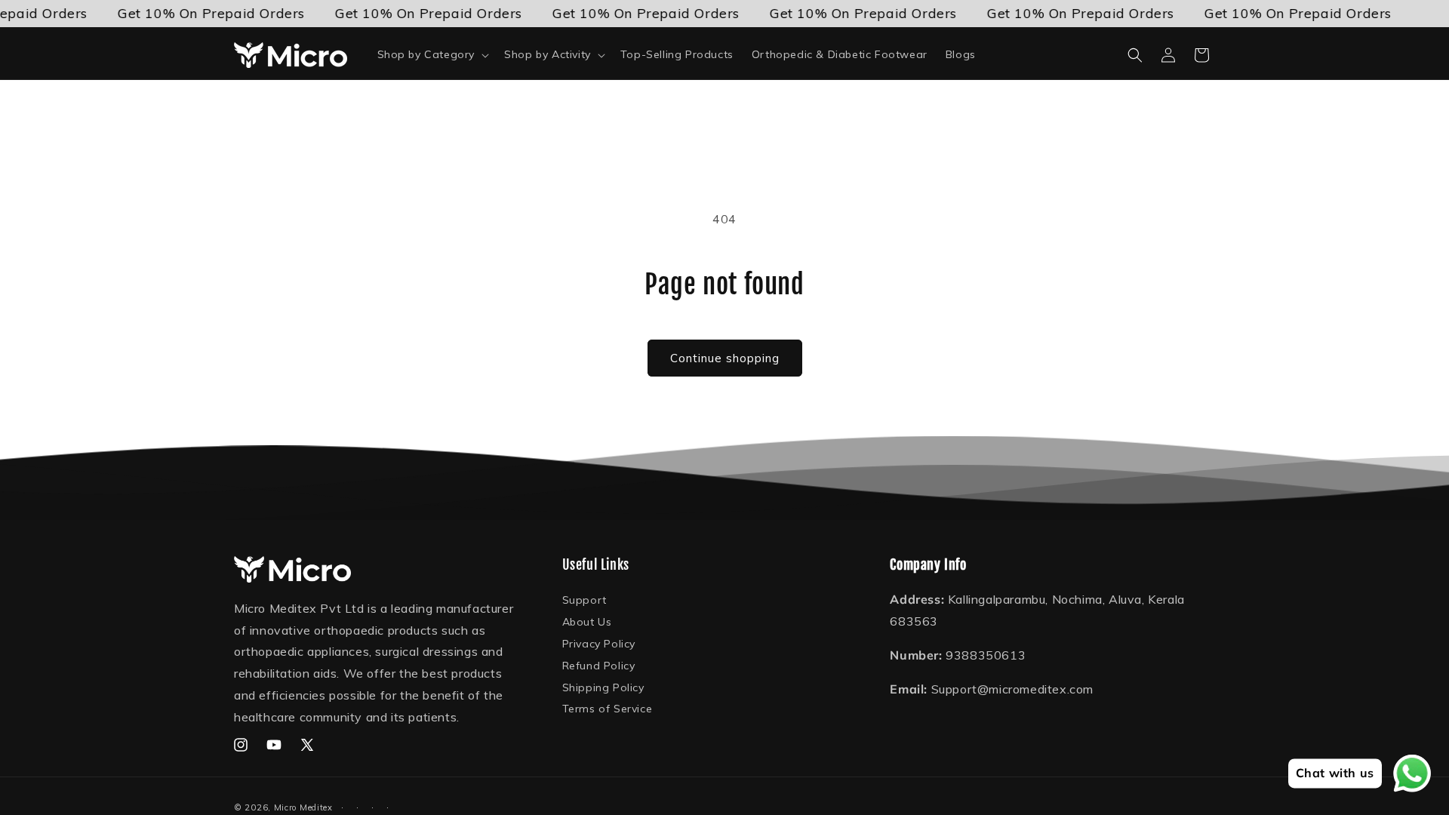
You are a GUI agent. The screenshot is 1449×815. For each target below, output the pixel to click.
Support (584, 601)
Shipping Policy (603, 687)
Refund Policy (598, 665)
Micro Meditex (303, 807)
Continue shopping (725, 358)
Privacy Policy (598, 643)
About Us (587, 622)
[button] (432, 54)
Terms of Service (607, 708)
